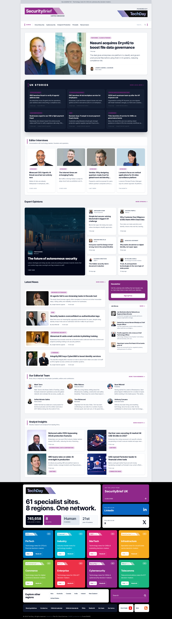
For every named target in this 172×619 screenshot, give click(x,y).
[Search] (145, 25)
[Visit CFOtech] (35, 534)
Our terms (111, 608)
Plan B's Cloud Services (60, 616)
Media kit (38, 554)
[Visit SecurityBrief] (98, 563)
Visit (28, 554)
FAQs (83, 608)
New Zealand (93, 593)
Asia (51, 593)
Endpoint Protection (63, 25)
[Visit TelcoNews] (130, 563)
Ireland (83, 593)
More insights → (139, 422)
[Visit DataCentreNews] (130, 534)
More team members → (137, 376)
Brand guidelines (31, 608)
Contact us (43, 608)
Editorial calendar (56, 608)
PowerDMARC (86, 616)
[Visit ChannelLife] (66, 534)
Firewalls (75, 25)
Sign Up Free (128, 296)
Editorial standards (72, 608)
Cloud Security (39, 25)
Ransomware (84, 25)
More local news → (137, 85)
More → (142, 306)
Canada (68, 593)
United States (54, 598)
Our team (101, 608)
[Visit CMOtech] (98, 534)
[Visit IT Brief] (66, 563)
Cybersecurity (50, 25)
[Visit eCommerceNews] (35, 563)
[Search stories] (145, 595)
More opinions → (142, 201)
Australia (60, 593)
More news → (101, 282)
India (76, 593)
